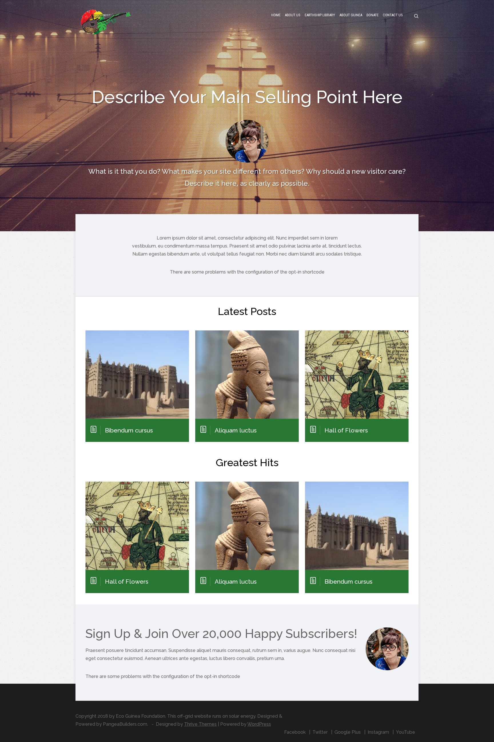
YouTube (405, 732)
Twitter (320, 732)
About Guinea (350, 15)
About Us (292, 15)
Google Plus (347, 732)
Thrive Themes (200, 724)
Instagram (378, 732)
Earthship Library (320, 15)
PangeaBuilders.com (125, 724)
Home (275, 15)
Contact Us (393, 15)
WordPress (259, 724)
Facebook (295, 732)
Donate (372, 15)
